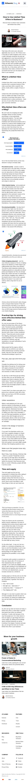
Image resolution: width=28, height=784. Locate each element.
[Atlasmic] (9, 3)
